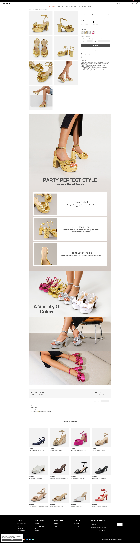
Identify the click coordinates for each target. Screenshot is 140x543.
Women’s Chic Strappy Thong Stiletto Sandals (99, 506)
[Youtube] (102, 530)
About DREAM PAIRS (22, 523)
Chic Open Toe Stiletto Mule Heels (76, 506)
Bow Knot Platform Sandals (43, 9)
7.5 (101, 38)
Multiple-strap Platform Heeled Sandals (98, 450)
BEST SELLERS (65, 6)
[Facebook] (91, 530)
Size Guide (87, 36)
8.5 (83, 41)
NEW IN (58, 6)
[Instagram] (94, 530)
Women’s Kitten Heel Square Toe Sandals (56, 506)
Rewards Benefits (57, 523)
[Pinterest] (99, 530)
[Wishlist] (134, 3)
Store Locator (76, 523)
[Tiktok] (97, 530)
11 (106, 41)
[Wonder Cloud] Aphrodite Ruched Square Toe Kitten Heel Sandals (40, 506)
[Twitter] (104, 530)
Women (30, 9)
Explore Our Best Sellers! (73, 0)
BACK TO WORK (52, 6)
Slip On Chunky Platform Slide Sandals (35, 478)
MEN (75, 6)
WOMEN (71, 6)
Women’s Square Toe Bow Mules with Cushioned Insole (59, 478)
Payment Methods (21, 530)
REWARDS (84, 6)
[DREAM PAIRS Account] (132, 3)
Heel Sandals (37, 9)
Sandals (33, 9)
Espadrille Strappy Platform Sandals (56, 450)
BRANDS (89, 6)
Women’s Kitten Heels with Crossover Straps (36, 450)
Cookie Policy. (12, 537)
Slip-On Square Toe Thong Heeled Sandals (99, 478)
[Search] (128, 3)
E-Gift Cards (56, 526)
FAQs (36, 528)
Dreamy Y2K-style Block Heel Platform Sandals (78, 450)
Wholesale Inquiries (78, 526)
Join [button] (120, 524)
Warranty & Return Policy (39, 526)
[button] (135, 0)
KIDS (79, 6)
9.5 (95, 41)
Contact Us (37, 523)
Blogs (19, 533)
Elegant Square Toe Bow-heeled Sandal (77, 478)
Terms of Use (20, 528)
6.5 (89, 38)
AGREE (12, 539)
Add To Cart (95, 45)
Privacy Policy (20, 526)
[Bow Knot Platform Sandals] (82, 32)
